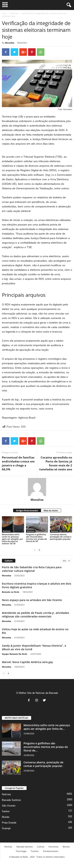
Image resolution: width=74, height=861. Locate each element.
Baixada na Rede (10, 591)
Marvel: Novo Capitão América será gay (27, 662)
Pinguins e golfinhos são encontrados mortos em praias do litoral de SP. (36, 538)
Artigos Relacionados (27, 510)
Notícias (14, 13)
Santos (6, 811)
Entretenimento (50, 851)
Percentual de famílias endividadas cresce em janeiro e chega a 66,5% (18, 463)
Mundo (5, 817)
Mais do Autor (51, 510)
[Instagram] (37, 700)
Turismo (35, 851)
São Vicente (8, 805)
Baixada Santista (11, 800)
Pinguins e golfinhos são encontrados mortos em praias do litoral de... (46, 746)
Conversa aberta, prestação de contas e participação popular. (60, 536)
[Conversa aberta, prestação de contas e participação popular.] (61, 524)
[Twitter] (44, 700)
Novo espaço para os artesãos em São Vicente (32, 600)
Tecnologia (21, 851)
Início (4, 13)
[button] (68, 5)
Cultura (40, 846)
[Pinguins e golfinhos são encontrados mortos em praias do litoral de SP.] (37, 524)
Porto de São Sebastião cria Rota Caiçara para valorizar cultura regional (31, 569)
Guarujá (6, 828)
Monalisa (9, 42)
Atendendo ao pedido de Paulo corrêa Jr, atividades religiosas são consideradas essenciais (35, 614)
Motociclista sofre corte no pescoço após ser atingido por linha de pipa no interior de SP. (12, 539)
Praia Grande (9, 822)
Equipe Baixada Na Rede (14, 653)
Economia (53, 846)
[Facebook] (30, 700)
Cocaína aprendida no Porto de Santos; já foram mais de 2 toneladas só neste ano (55, 463)
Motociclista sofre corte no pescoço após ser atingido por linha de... (47, 727)
